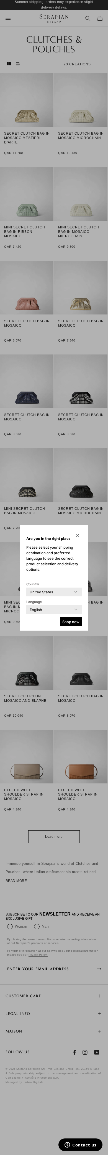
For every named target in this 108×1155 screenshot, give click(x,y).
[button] (77, 536)
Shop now (70, 622)
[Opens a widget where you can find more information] (80, 1145)
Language (34, 602)
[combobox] (41, 592)
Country (32, 584)
